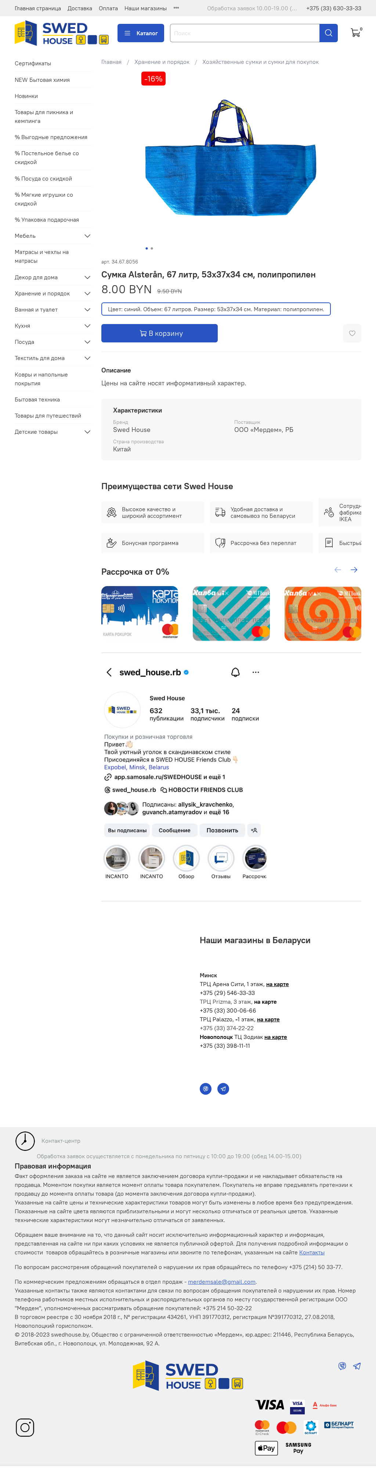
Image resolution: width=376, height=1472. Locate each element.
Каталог (147, 33)
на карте (277, 984)
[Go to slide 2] (152, 248)
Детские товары (36, 431)
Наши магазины (145, 8)
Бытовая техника (37, 399)
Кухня (22, 325)
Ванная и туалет (36, 309)
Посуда (24, 341)
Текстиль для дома (40, 357)
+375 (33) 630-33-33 (333, 8)
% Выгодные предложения (51, 137)
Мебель (25, 235)
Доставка (80, 8)
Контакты (312, 1252)
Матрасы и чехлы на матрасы (42, 256)
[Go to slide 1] (146, 248)
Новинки (26, 95)
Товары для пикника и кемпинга (44, 116)
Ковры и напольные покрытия (41, 379)
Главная (111, 61)
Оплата (108, 8)
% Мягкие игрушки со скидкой (44, 199)
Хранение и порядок (161, 61)
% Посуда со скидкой (43, 178)
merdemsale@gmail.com (222, 1281)
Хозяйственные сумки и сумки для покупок (260, 61)
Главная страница (38, 8)
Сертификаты (33, 63)
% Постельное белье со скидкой (47, 157)
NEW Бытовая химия (42, 79)
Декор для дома (36, 277)
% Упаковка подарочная (47, 219)
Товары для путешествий (48, 415)
